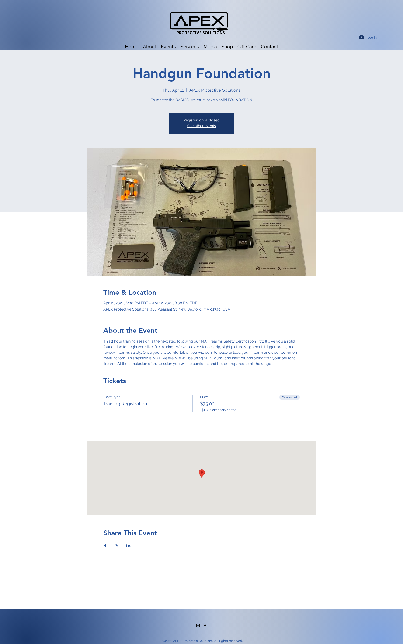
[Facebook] (205, 625)
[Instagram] (198, 625)
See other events (201, 126)
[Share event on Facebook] (105, 545)
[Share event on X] (117, 545)
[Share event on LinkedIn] (128, 545)
